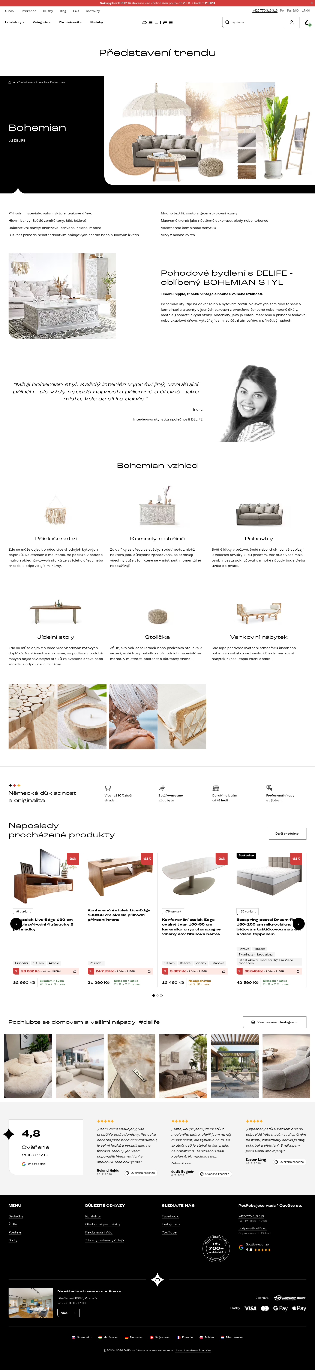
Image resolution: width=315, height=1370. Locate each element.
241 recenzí (36, 1164)
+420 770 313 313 (265, 10)
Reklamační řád (99, 1232)
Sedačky (16, 1216)
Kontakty (93, 1216)
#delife (149, 1022)
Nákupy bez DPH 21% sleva (120, 3)
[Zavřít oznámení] (311, 3)
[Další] (299, 924)
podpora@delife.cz (252, 1228)
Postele (15, 1232)
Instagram (171, 1224)
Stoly (13, 1240)
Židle (13, 1224)
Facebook (170, 1216)
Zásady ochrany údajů (104, 1240)
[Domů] (157, 22)
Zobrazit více (181, 1163)
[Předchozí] (16, 924)
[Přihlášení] (291, 22)
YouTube (169, 1232)
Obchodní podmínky (102, 1224)
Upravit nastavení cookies (193, 1350)
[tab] (153, 995)
